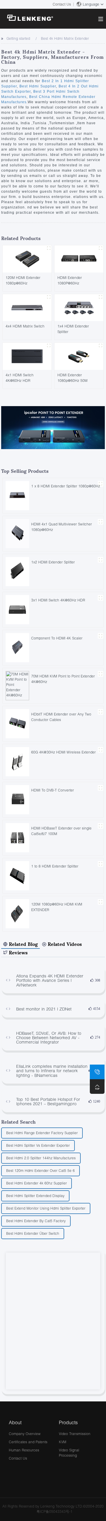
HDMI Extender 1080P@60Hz (69, 280)
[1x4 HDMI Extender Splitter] (78, 307)
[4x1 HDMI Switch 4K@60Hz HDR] (27, 355)
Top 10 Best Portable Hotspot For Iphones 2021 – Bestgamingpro (48, 1101)
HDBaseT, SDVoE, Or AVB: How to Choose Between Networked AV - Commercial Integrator (48, 1037)
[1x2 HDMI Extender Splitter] (17, 571)
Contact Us (62, 4)
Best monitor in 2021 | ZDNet (44, 1009)
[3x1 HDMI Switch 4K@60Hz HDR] (17, 609)
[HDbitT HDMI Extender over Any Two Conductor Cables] (17, 723)
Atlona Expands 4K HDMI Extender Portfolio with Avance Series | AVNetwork (49, 980)
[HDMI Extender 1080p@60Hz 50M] (78, 355)
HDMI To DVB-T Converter (52, 790)
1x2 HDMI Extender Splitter (53, 562)
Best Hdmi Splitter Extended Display (35, 1196)
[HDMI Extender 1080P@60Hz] (78, 258)
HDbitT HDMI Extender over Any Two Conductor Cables (61, 717)
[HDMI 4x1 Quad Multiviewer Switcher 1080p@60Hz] (17, 533)
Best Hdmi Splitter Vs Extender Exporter (38, 1145)
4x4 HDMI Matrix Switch (25, 326)
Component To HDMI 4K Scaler (56, 638)
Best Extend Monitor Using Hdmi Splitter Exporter (45, 1208)
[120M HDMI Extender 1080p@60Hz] (27, 258)
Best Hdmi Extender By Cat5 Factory (36, 1221)
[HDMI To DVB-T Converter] (17, 799)
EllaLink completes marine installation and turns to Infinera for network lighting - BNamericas (51, 1070)
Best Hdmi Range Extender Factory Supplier (42, 1133)
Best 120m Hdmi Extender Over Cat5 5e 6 (40, 1170)
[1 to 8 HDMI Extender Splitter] (17, 875)
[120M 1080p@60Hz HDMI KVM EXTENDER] (17, 913)
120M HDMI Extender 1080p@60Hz (23, 280)
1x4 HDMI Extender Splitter (73, 329)
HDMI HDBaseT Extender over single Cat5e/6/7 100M (61, 831)
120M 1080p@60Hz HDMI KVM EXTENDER (56, 907)
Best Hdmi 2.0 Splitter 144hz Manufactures (41, 1158)
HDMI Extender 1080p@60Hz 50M (72, 378)
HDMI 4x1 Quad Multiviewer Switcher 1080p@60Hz (61, 527)
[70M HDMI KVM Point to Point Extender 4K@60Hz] (17, 685)
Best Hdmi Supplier (37, 86)
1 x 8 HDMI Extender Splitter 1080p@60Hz (65, 486)
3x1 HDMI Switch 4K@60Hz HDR (58, 600)
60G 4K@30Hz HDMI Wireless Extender (63, 752)
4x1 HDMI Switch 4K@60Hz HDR (20, 378)
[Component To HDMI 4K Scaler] (17, 647)
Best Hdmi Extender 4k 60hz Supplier (36, 1183)
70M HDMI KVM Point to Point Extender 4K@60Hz (63, 679)
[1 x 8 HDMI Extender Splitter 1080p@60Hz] (17, 495)
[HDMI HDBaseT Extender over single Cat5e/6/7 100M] (17, 837)
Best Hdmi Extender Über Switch (32, 1233)
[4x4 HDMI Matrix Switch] (27, 307)
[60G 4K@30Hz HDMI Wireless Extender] (17, 761)
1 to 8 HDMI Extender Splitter (54, 866)
